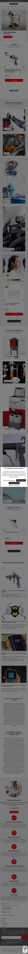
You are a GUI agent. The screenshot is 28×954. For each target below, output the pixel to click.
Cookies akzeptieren (14, 483)
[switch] (25, 952)
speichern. (24, 475)
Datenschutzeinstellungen (9, 480)
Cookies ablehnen (21, 480)
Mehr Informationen (14, 476)
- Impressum (11, 485)
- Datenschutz (17, 485)
